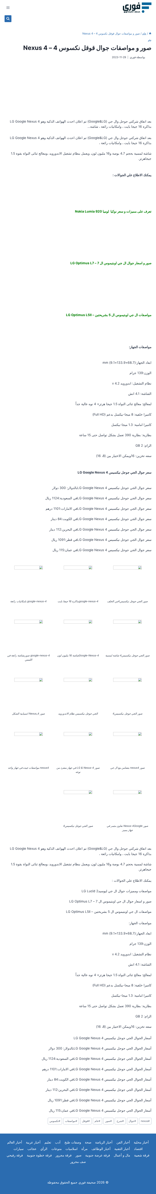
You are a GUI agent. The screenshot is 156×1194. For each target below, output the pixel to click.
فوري (133, 57)
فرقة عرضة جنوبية (97, 1155)
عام (149, 40)
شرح (120, 1121)
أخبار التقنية (122, 1149)
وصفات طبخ (72, 1142)
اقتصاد (138, 1149)
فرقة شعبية (141, 1155)
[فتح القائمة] (8, 7)
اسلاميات (71, 1149)
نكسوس (54, 1121)
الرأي (43, 1149)
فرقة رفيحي (15, 1155)
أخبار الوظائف (101, 1149)
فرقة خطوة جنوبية (39, 1155)
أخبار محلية (141, 1142)
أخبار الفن (123, 1142)
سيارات (19, 1149)
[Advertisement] (78, 89)
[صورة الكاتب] (149, 57)
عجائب (32, 1149)
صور (108, 1121)
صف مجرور (78, 1162)
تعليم (48, 1142)
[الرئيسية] (150, 33)
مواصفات (71, 1121)
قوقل (86, 1121)
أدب (57, 1142)
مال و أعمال (122, 1155)
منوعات (56, 1149)
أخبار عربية (33, 1142)
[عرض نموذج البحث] (8, 18)
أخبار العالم (14, 1142)
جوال (132, 1121)
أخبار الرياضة (103, 1142)
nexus (145, 1121)
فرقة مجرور (64, 1155)
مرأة (84, 1149)
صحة (88, 1142)
